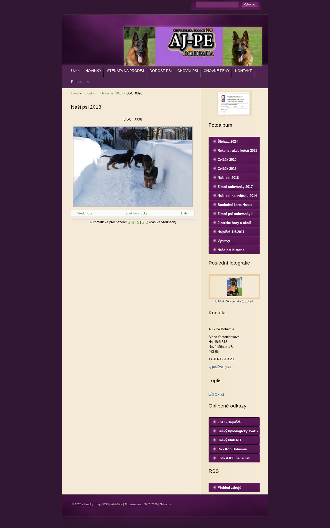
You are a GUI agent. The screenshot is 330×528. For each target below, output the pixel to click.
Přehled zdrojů (229, 488)
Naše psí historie (231, 250)
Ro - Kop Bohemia (232, 449)
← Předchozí (82, 213)
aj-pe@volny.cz (220, 367)
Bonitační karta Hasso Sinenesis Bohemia (235, 206)
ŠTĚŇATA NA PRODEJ (125, 71)
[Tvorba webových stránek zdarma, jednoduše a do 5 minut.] (99, 504)
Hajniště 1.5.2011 (231, 232)
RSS (106, 504)
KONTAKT (243, 71)
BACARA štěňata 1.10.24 (234, 301)
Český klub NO (229, 440)
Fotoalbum (80, 81)
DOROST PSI (161, 71)
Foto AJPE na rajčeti (234, 458)
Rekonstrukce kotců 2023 (237, 151)
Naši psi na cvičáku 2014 (237, 196)
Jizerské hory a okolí (234, 223)
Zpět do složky (137, 213)
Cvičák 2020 (227, 160)
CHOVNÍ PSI (187, 71)
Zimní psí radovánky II (235, 214)
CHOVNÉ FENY (216, 71)
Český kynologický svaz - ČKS (238, 432)
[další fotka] (186, 166)
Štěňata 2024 (228, 141)
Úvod (75, 71)
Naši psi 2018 (112, 93)
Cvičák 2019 (227, 169)
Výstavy (224, 241)
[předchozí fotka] (79, 166)
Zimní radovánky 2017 (235, 187)
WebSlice (116, 504)
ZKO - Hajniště (229, 422)
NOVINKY (93, 71)
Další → (187, 213)
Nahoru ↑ (165, 504)
